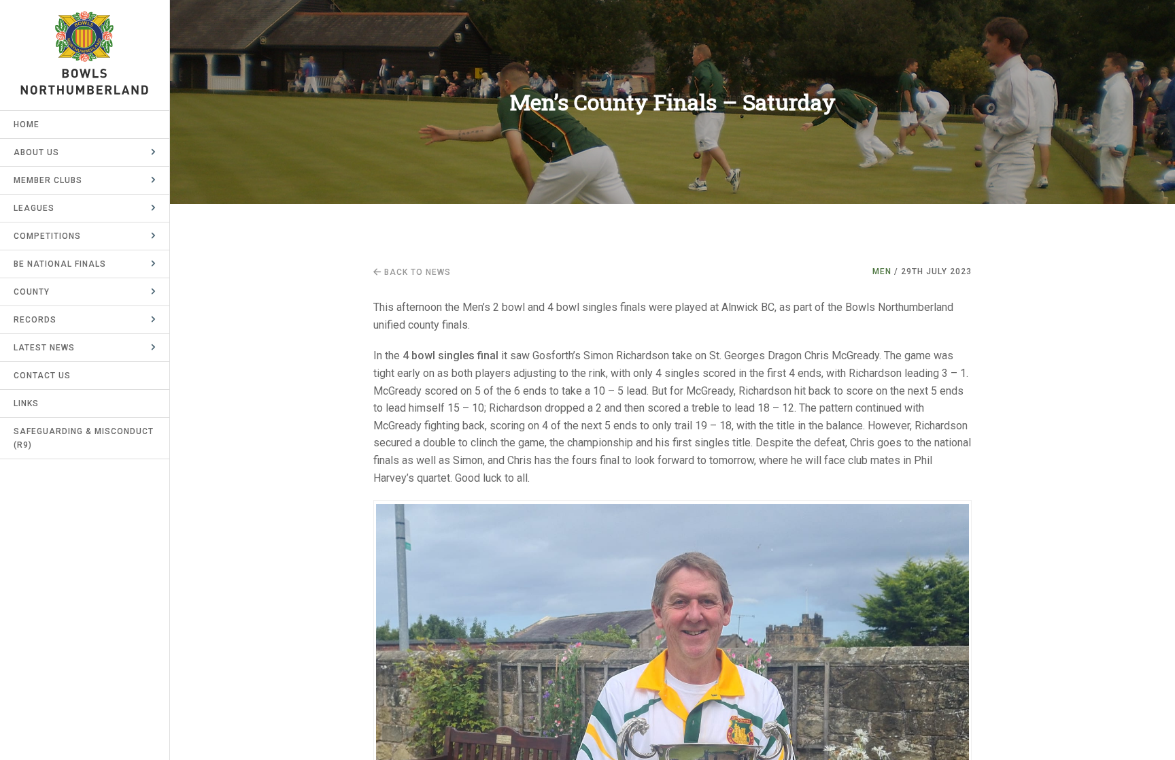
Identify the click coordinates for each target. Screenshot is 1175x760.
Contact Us (42, 375)
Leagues (34, 208)
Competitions (47, 236)
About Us (36, 152)
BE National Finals (60, 264)
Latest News (44, 347)
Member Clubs (48, 180)
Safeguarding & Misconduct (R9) (84, 438)
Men (881, 271)
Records (35, 320)
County (32, 292)
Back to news (416, 272)
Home (26, 124)
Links (26, 403)
